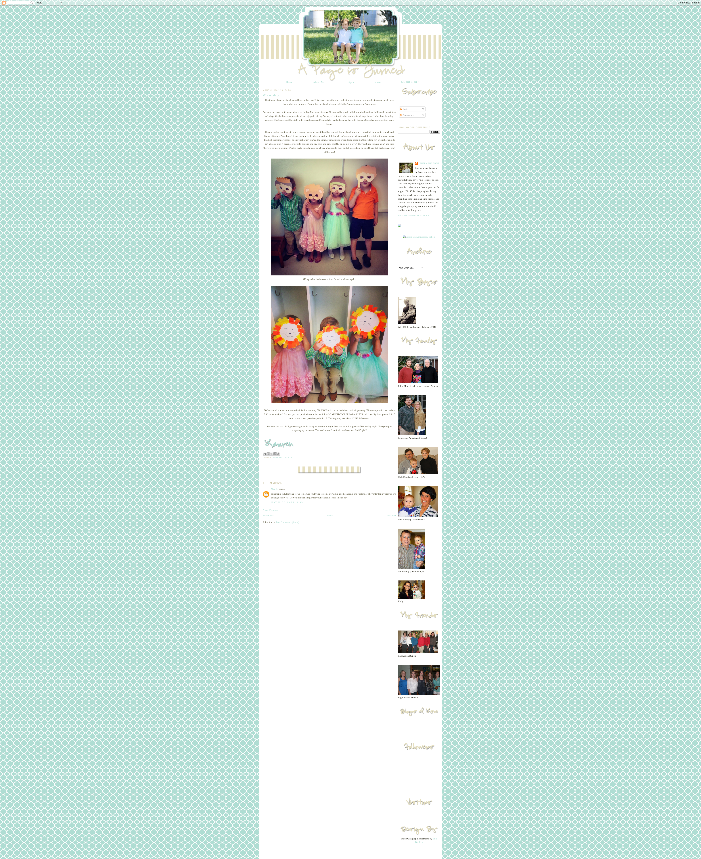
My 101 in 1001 (410, 82)
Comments (407, 115)
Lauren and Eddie (429, 163)
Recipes (349, 82)
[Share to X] (271, 454)
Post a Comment (271, 510)
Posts (405, 109)
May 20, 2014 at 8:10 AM (287, 502)
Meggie (275, 488)
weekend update (282, 457)
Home (289, 82)
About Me (319, 82)
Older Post (391, 515)
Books (377, 82)
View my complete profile (414, 215)
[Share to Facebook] (275, 454)
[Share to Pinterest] (278, 454)
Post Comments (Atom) (287, 522)
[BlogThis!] (268, 454)
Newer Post (268, 515)
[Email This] (264, 454)
